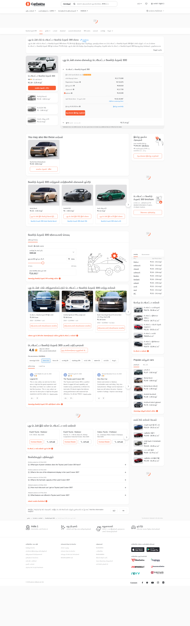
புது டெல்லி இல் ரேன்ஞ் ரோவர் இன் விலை (44, 216)
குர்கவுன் (136, 269)
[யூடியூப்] (152, 583)
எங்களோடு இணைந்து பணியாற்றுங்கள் (36, 551)
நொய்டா (136, 262)
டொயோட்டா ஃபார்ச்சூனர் (152, 307)
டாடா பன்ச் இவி (149, 450)
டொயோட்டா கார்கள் (140, 351)
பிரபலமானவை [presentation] (145, 254)
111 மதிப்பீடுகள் (37, 79)
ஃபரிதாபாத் (137, 272)
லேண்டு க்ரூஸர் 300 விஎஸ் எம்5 (111, 221)
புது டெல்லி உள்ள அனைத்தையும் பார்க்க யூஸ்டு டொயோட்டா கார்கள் (54, 335)
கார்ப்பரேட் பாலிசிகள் (31, 561)
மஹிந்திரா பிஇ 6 (149, 433)
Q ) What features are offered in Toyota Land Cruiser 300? (48, 495)
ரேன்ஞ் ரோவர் (33, 208)
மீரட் (135, 293)
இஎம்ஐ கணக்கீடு (118, 106)
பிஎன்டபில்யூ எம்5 (101, 208)
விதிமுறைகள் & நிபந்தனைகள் (34, 554)
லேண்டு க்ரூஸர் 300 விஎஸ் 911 (77, 221)
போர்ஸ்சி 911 (67, 208)
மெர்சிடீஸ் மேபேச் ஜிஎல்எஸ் (152, 402)
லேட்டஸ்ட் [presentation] (145, 364)
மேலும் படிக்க (157, 50)
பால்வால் (136, 283)
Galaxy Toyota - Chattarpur (107, 432)
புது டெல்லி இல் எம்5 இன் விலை (111, 216)
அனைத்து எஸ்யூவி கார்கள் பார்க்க (144, 411)
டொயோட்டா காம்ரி (150, 333)
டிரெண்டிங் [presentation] (136, 364)
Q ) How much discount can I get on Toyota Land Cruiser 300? (50, 487)
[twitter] (147, 583)
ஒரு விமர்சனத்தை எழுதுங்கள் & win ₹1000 (75, 350)
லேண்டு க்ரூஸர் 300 (31, 31)
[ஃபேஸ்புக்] (142, 583)
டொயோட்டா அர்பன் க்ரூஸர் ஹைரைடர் (152, 326)
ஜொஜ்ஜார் (137, 279)
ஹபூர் (135, 290)
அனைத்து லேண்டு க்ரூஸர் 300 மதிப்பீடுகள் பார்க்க (44, 404)
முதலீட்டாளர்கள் (30, 564)
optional (68, 93)
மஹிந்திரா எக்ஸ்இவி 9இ (151, 458)
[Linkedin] (163, 583)
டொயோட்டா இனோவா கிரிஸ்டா (151, 317)
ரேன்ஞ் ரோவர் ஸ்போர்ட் (151, 386)
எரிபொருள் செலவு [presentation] (33, 240)
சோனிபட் (136, 276)
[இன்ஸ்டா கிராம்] (158, 583)
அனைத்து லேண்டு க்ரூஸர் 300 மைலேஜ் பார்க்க (43, 278)
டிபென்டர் (147, 370)
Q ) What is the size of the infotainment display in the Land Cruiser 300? (53, 472)
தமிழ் (138, 3)
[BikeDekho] (137, 560)
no (123, 510)
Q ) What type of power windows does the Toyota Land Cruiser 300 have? (54, 465)
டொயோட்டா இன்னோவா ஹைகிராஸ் (151, 343)
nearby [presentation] (136, 254)
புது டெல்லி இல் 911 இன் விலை (77, 216)
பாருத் (135, 286)
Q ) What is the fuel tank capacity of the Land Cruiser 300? (49, 480)
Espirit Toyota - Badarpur (38, 432)
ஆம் (114, 510)
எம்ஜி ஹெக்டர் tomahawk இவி (152, 442)
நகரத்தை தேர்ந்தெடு (155, 11)
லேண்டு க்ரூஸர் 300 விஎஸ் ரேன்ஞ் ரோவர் (44, 221)
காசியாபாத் (137, 265)
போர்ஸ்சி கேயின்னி (150, 394)
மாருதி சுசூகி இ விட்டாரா (152, 425)
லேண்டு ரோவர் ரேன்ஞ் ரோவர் (37, 162)
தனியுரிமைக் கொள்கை (32, 557)
